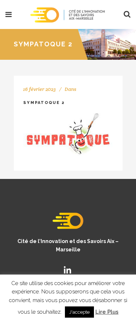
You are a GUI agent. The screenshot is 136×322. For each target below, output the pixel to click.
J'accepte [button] (79, 312)
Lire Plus (107, 312)
